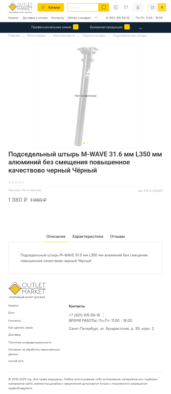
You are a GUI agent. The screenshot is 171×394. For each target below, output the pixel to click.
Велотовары (36, 35)
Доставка (14, 334)
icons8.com (16, 361)
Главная (14, 35)
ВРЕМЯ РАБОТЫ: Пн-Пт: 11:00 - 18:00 (100, 320)
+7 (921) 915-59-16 (84, 315)
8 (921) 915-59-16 (117, 18)
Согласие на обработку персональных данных (34, 352)
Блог (11, 313)
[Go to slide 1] (84, 143)
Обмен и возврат (79, 18)
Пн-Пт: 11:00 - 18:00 (149, 18)
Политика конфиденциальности (29, 342)
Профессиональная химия (51, 27)
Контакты (57, 18)
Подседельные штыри (130, 35)
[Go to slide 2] (87, 143)
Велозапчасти (64, 35)
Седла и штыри (93, 35)
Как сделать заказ (20, 327)
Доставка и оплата (35, 18)
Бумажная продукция (106, 27)
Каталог (54, 7)
